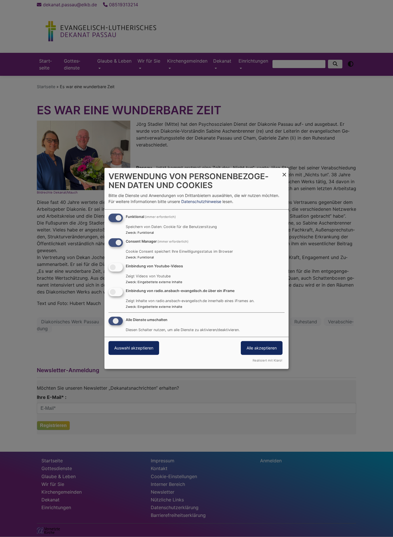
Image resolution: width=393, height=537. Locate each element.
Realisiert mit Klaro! (267, 360)
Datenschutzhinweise (201, 201)
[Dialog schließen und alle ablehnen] (284, 171)
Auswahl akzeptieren (133, 347)
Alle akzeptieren (262, 347)
